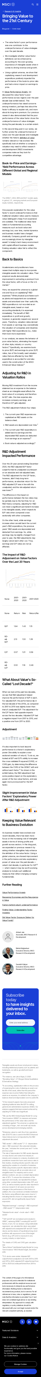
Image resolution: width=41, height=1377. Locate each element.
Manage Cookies (20, 1364)
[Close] (38, 1343)
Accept (20, 1372)
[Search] (32, 4)
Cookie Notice (12, 1356)
